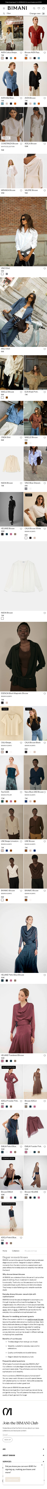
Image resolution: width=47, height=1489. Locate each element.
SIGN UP (7, 1440)
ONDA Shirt (5, 437)
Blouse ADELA (31, 1101)
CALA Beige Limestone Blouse (8, 742)
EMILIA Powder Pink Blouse (33, 1146)
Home (5, 1251)
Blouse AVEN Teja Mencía (32, 52)
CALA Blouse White (33, 528)
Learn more (13, 1479)
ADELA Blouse (31, 143)
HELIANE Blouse (7, 528)
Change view (35, 13)
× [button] (42, 1464)
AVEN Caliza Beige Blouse (9, 52)
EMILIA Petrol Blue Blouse (8, 1146)
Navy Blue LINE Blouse (34, 792)
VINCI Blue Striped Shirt (32, 483)
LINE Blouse (30, 841)
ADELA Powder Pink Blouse (9, 1101)
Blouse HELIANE (31, 1192)
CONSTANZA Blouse (9, 143)
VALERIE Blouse (31, 190)
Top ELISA (5, 792)
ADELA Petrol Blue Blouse (8, 1237)
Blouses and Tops (31, 1251)
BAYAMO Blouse (8, 890)
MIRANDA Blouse (8, 190)
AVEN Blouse (30, 98)
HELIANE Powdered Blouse (12, 1055)
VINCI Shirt (5, 268)
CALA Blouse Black (32, 742)
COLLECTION (15, 1251)
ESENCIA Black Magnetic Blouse (14, 693)
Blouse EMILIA (7, 1192)
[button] (5, 8)
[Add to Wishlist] (21, 53)
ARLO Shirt (5, 349)
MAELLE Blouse (7, 392)
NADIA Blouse (7, 483)
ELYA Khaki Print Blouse (31, 392)
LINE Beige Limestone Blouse (10, 841)
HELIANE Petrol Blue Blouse (12, 975)
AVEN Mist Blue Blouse (7, 98)
